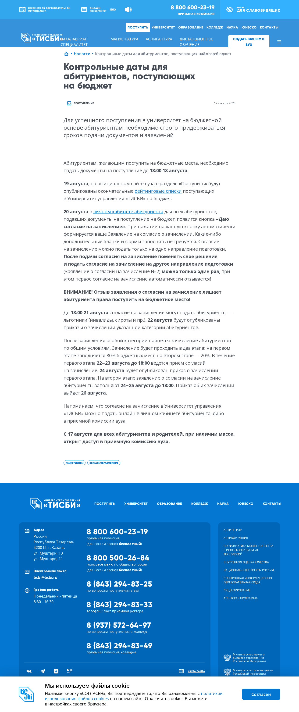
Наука (232, 27)
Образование (190, 27)
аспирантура (159, 39)
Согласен (261, 694)
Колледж (214, 27)
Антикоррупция (236, 538)
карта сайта (196, 671)
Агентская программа (241, 598)
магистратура (124, 39)
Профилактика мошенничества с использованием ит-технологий (248, 550)
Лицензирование (237, 590)
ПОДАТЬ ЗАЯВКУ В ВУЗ (248, 42)
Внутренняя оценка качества (246, 562)
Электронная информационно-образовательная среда (248, 580)
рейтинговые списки (158, 191)
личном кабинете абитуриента (128, 211)
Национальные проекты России (249, 570)
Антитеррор (233, 530)
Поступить (138, 27)
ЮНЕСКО (249, 27)
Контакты (269, 27)
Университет (163, 27)
